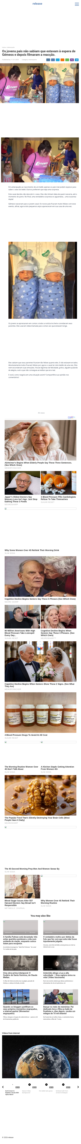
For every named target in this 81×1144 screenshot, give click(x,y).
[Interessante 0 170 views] (60, 922)
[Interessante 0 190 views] (20, 922)
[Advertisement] (40, 25)
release (37, 3)
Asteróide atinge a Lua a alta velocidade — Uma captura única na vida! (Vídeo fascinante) (59, 975)
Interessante (32, 59)
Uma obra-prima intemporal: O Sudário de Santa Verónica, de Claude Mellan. (20, 975)
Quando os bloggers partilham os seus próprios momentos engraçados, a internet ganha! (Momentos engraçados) (20, 1010)
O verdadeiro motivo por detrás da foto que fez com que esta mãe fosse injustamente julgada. (60, 939)
